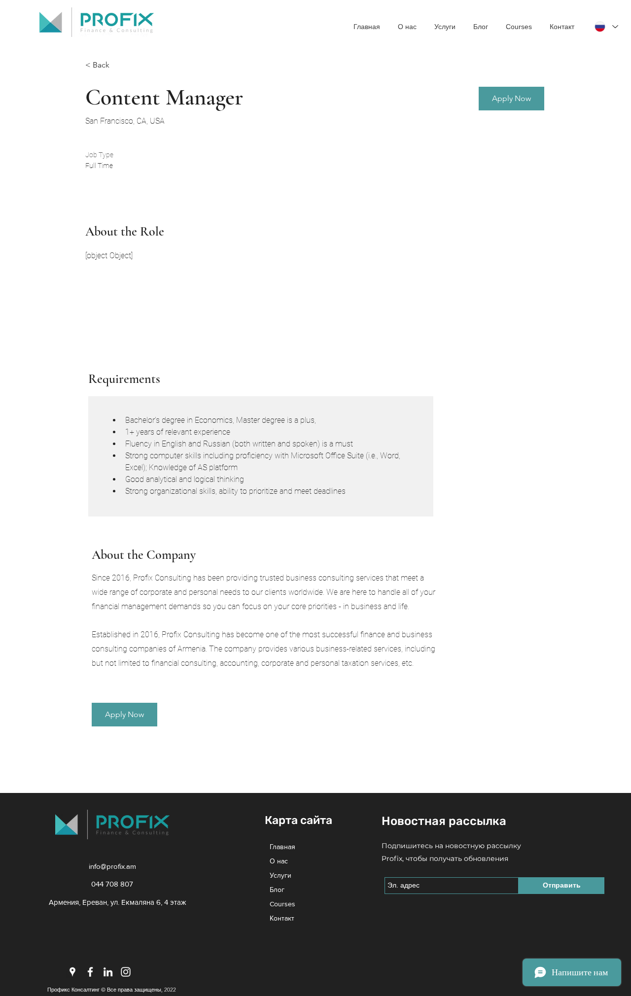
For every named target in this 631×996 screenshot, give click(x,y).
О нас (279, 861)
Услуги (280, 875)
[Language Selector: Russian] (606, 26)
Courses (282, 904)
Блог (277, 889)
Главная (282, 847)
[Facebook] (90, 971)
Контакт (282, 918)
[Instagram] (125, 971)
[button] (511, 98)
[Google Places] (72, 971)
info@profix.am (112, 866)
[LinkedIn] (108, 971)
